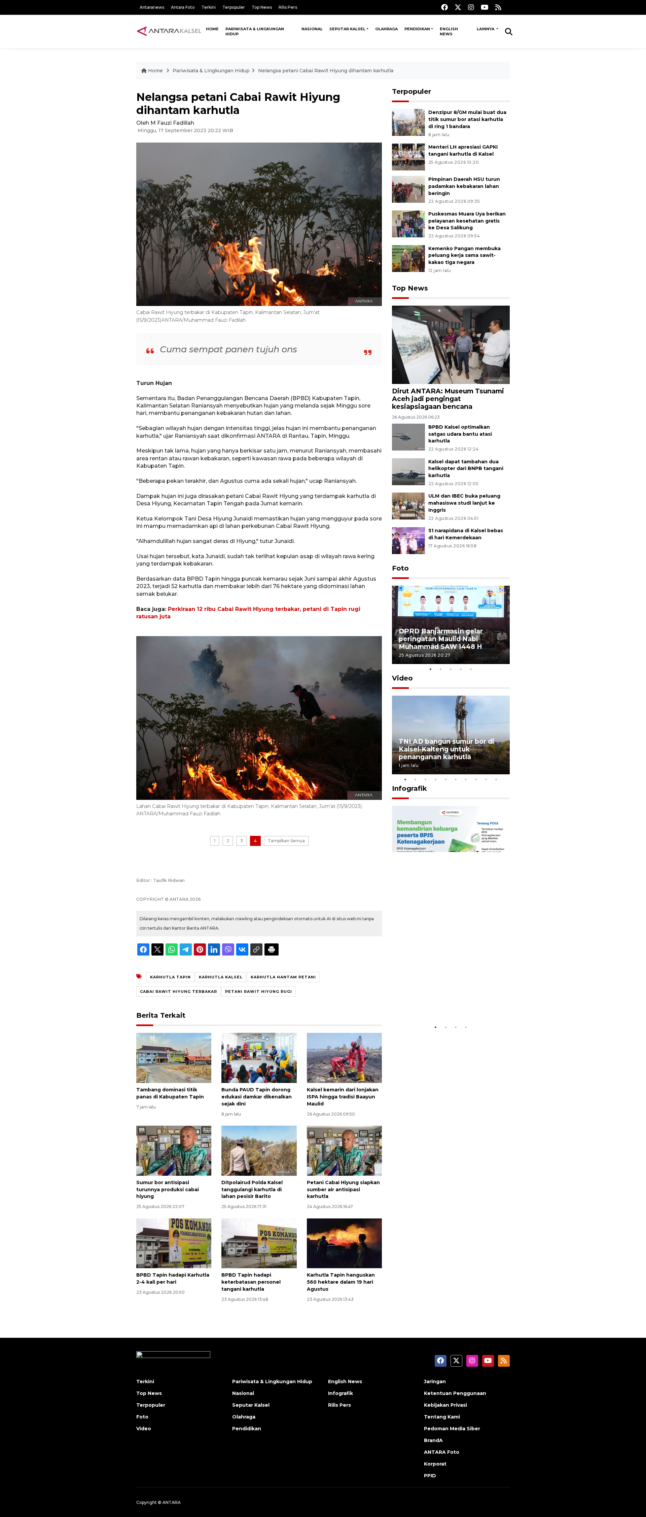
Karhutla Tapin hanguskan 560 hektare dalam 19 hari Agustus (341, 1282)
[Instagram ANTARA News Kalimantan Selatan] (471, 7)
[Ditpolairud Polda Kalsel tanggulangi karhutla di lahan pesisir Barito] (258, 1150)
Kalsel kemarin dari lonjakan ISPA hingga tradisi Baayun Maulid (343, 1097)
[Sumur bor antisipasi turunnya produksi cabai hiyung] (173, 1150)
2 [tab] (440, 669)
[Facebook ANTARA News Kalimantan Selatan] (444, 7)
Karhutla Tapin (170, 977)
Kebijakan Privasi (445, 1405)
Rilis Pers (288, 7)
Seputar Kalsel (347, 29)
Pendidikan (417, 29)
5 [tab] (471, 669)
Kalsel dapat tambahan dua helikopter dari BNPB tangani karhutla (465, 469)
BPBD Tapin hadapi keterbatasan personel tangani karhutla (251, 1282)
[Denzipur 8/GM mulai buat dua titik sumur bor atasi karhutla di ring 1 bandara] (408, 122)
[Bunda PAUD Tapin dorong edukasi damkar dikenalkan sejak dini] (258, 1057)
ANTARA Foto (441, 1452)
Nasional (312, 29)
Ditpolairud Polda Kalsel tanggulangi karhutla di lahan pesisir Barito (252, 1189)
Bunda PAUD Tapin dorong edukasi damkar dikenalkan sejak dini (256, 1097)
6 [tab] (456, 779)
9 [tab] (486, 779)
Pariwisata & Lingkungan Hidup (254, 31)
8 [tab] (476, 779)
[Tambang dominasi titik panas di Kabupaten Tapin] (173, 1057)
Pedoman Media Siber (452, 1429)
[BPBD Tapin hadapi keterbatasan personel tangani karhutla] (258, 1243)
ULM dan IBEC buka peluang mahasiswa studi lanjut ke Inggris (464, 503)
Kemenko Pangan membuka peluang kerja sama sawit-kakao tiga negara (464, 255)
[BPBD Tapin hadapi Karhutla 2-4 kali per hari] (173, 1243)
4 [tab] (461, 669)
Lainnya (486, 29)
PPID (430, 1476)
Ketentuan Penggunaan (455, 1393)
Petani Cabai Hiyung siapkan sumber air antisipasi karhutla (343, 1189)
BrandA (433, 1440)
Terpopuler (233, 7)
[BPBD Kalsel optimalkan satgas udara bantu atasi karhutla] (408, 436)
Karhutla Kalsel (221, 977)
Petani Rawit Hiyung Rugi (258, 991)
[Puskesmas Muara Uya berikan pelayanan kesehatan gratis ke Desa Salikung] (408, 223)
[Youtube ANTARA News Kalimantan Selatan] (485, 7)
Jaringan (435, 1381)
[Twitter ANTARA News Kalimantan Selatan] (458, 7)
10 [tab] (496, 779)
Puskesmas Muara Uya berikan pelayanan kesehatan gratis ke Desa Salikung (467, 221)
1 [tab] (430, 669)
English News (449, 31)
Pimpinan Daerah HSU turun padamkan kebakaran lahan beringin (464, 186)
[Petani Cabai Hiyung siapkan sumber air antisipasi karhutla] (344, 1150)
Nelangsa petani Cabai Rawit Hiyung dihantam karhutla (325, 71)
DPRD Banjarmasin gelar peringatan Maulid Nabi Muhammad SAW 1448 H (441, 639)
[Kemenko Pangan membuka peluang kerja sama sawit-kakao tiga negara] (408, 258)
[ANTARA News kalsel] (169, 31)
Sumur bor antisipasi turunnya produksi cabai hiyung (167, 1189)
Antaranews (152, 7)
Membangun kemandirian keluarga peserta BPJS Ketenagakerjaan (442, 996)
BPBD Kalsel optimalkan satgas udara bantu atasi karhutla (460, 434)
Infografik (409, 788)
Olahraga (386, 29)
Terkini (209, 7)
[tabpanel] (451, 625)
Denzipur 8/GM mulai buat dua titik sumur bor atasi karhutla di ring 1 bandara (467, 119)
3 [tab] (450, 669)
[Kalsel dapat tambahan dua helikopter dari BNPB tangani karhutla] (408, 471)
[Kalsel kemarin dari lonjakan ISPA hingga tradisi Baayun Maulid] (344, 1057)
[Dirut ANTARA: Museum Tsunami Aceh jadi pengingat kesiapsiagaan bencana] (451, 344)
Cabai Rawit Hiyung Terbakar (178, 991)
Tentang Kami (442, 1417)
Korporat (435, 1464)
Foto (400, 568)
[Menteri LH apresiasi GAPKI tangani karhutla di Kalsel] (408, 156)
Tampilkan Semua (286, 840)
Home (212, 29)
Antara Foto (183, 7)
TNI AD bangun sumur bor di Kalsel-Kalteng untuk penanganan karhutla (446, 749)
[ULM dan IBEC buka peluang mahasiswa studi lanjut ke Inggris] (408, 506)
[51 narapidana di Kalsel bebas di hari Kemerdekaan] (408, 540)
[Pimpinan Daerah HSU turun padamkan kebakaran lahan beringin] (408, 189)
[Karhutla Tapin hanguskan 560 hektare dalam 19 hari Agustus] (344, 1243)
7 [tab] (466, 779)
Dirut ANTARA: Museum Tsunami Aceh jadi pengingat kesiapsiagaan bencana (448, 399)
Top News (262, 7)
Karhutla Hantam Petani (283, 977)
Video (402, 678)
